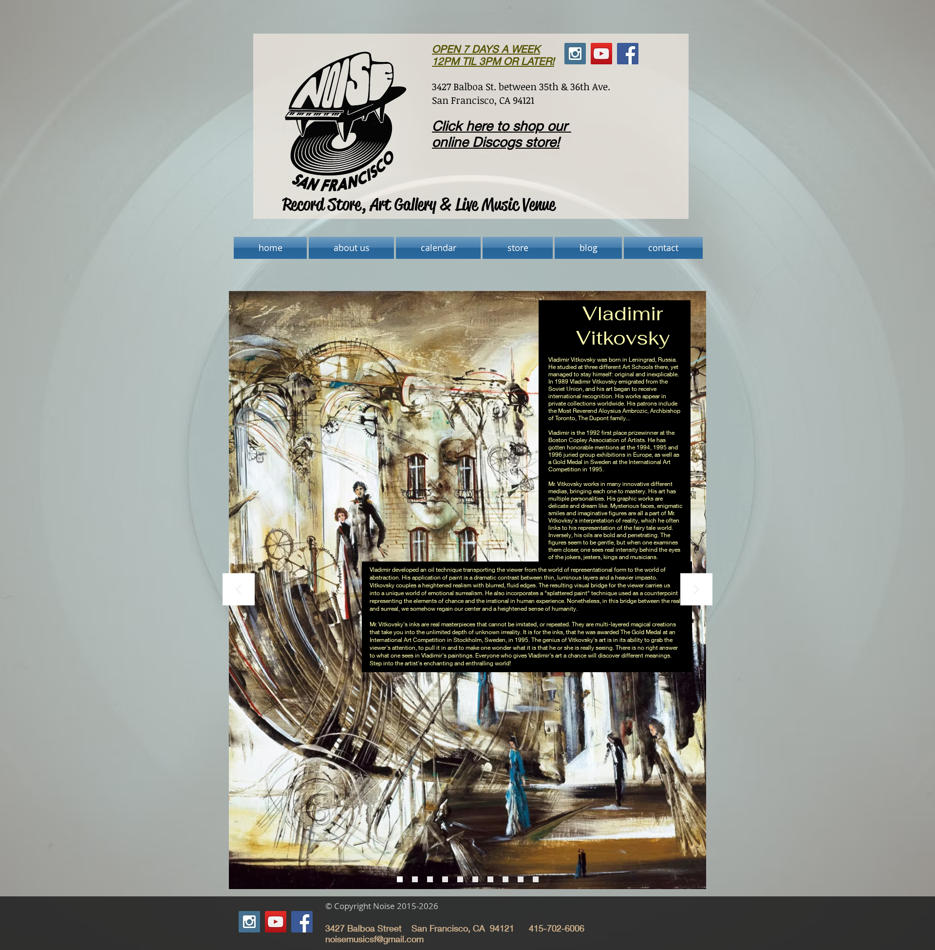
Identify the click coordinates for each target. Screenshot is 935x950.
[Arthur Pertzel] (490, 879)
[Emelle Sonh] (505, 879)
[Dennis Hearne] (445, 879)
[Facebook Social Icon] (302, 921)
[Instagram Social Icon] (249, 921)
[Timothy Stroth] (521, 879)
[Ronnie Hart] (460, 879)
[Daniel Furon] (430, 879)
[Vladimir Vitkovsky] (400, 879)
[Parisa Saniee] (536, 879)
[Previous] (239, 590)
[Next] (696, 590)
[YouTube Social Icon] (275, 921)
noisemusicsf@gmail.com (374, 938)
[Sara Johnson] (475, 879)
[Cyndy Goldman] (415, 879)
